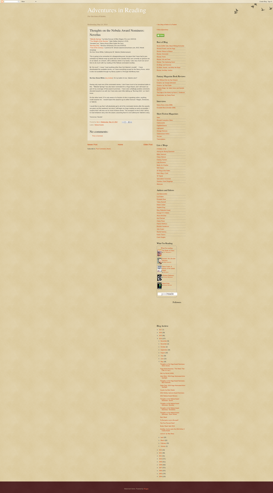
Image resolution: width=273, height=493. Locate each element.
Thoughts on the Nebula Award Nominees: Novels (169, 399)
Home (120, 145)
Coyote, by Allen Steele (167, 390)
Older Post (147, 145)
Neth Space (160, 168)
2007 (160, 467)
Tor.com (159, 136)
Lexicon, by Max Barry (167, 433)
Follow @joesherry (162, 29)
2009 (160, 462)
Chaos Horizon (161, 157)
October (163, 347)
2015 (160, 335)
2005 (160, 473)
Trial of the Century (96, 48)
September (164, 350)
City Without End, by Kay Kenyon (167, 80)
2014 (160, 338)
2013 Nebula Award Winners (168, 396)
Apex (158, 117)
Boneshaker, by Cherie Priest (166, 95)
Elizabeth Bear (161, 199)
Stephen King (161, 207)
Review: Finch (161, 57)
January (163, 446)
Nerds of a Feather (162, 165)
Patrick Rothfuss (162, 224)
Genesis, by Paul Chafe (164, 85)
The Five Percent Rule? (167, 423)
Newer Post (92, 145)
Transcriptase (161, 139)
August (163, 353)
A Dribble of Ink (161, 149)
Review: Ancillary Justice (164, 70)
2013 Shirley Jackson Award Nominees (172, 393)
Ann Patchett (161, 218)
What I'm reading (167, 248)
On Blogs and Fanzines (164, 65)
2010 (160, 459)
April (162, 437)
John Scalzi (160, 229)
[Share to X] (127, 122)
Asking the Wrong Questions (165, 151)
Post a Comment (97, 136)
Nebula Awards (99, 125)
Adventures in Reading (116, 10)
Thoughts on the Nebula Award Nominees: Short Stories (169, 413)
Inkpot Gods (166, 283)
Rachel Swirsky (161, 232)
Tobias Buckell (161, 202)
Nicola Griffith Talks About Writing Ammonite (170, 46)
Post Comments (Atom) (103, 149)
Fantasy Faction (162, 160)
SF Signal (160, 176)
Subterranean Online (163, 134)
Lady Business (161, 162)
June (162, 359)
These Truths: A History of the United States (168, 268)
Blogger (146, 489)
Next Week (163, 417)
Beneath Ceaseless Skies (165, 120)
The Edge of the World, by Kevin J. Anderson (171, 92)
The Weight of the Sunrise (99, 41)
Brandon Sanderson (163, 226)
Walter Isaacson (167, 262)
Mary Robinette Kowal (163, 210)
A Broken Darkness (168, 275)
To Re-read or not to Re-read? (169, 420)
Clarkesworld (161, 123)
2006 (160, 470)
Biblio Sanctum (161, 154)
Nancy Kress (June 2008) (164, 105)
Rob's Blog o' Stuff (162, 173)
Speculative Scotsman (164, 179)
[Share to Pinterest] (131, 122)
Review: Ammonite (162, 54)
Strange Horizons (162, 131)
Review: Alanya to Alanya (164, 51)
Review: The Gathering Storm (166, 62)
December (164, 341)
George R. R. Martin (163, 213)
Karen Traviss (161, 234)
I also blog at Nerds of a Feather (167, 24)
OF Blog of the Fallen (163, 170)
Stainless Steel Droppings (165, 181)
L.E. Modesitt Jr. (167, 252)
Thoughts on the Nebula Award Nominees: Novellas (169, 404)
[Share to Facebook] (129, 122)
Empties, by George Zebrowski (166, 83)
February (163, 443)
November (164, 344)
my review (109, 78)
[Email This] (123, 122)
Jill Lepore (165, 272)
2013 (160, 450)
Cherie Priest (161, 221)
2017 (160, 330)
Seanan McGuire (167, 285)
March (163, 440)
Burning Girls (94, 45)
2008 (160, 465)
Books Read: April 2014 (167, 426)
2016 (160, 332)
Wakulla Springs (95, 39)
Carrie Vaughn (161, 237)
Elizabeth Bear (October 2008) (166, 108)
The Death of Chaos (168, 250)
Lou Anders (160, 196)
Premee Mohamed (168, 277)
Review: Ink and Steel (163, 59)
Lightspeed (160, 128)
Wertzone (160, 184)
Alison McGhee (161, 215)
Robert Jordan (161, 205)
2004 (160, 476)
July (162, 356)
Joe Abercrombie (162, 194)
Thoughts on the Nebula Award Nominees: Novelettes (169, 408)
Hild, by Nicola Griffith (167, 373)
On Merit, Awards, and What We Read (168, 67)
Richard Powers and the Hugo (166, 48)
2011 (160, 456)
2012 (160, 453)
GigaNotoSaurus (162, 125)
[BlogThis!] (125, 122)
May (162, 361)
